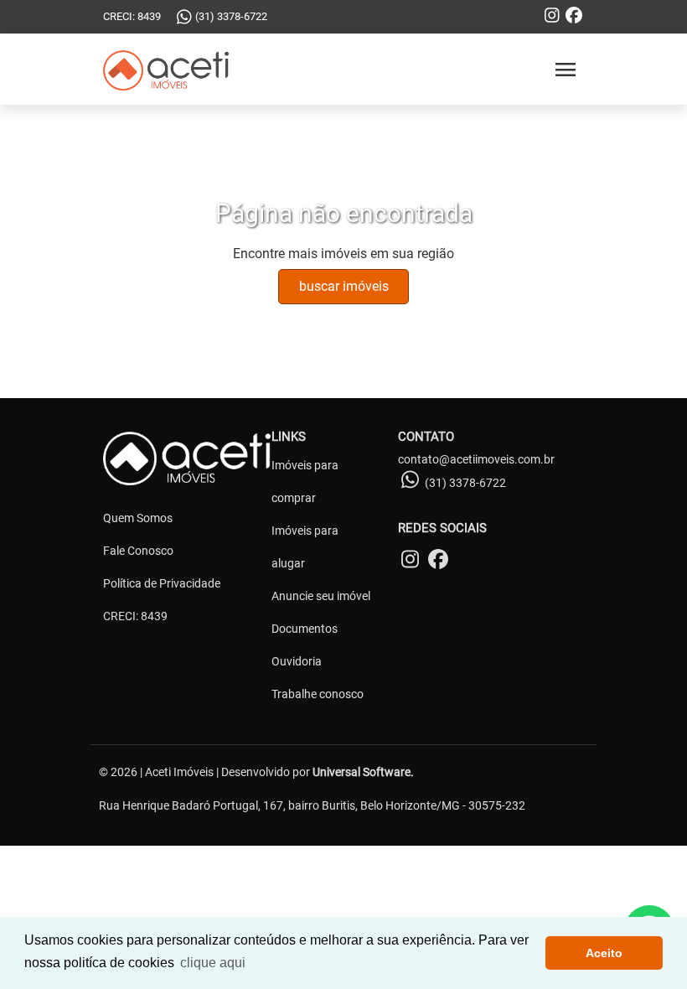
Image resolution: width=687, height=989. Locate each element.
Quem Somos (138, 518)
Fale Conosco (138, 550)
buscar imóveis (344, 286)
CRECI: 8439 (135, 616)
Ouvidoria (296, 661)
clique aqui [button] (212, 962)
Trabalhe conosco (317, 694)
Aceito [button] (604, 953)
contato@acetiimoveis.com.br (476, 459)
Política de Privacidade (161, 583)
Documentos (304, 628)
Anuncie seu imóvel (320, 596)
